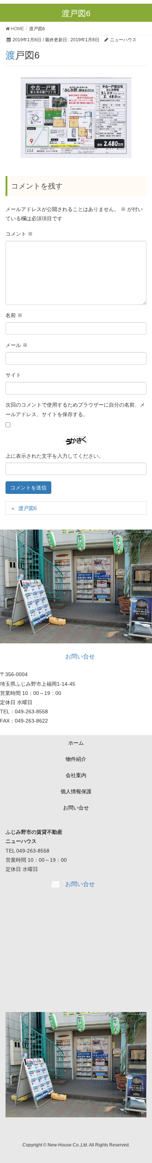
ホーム (76, 743)
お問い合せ (76, 808)
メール (17, 345)
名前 (14, 315)
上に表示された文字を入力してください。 (55, 456)
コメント (19, 234)
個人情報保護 (76, 791)
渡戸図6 (27, 508)
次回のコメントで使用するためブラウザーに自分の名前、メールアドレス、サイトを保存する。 (75, 409)
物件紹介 (76, 759)
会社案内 (76, 775)
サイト (13, 375)
